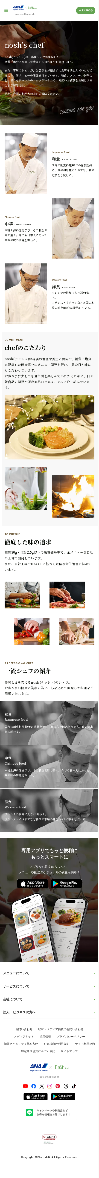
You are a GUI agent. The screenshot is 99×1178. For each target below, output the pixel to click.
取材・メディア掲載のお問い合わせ (59, 1006)
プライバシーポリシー (69, 1014)
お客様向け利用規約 (67, 1021)
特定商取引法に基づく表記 (49, 1028)
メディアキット (22, 1014)
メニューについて (16, 950)
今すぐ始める (86, 10)
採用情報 (43, 1014)
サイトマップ (80, 1028)
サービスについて (16, 963)
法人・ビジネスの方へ (19, 989)
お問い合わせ (22, 1006)
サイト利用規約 (16, 1028)
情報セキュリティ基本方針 (32, 1021)
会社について (13, 976)
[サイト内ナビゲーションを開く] (6, 10)
